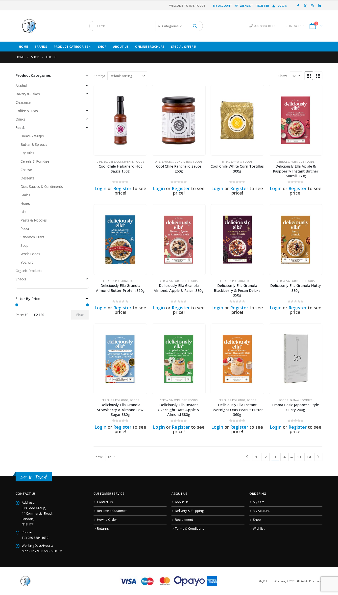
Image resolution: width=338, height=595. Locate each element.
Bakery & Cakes (28, 94)
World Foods (30, 253)
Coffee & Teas (27, 110)
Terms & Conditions (189, 528)
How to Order (107, 520)
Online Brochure (149, 47)
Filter (80, 315)
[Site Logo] (29, 26)
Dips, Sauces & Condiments (115, 161)
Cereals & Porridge (290, 161)
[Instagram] (312, 5)
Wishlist (259, 528)
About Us (120, 47)
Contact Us (105, 502)
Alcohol (21, 85)
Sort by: (99, 76)
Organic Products (29, 270)
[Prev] (247, 457)
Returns (103, 528)
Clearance (23, 102)
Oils (23, 211)
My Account (222, 5)
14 (309, 456)
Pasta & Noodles (301, 400)
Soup (24, 245)
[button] (309, 76)
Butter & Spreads (34, 144)
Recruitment (184, 520)
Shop (102, 47)
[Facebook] (298, 5)
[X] (305, 5)
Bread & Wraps (232, 161)
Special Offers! (183, 47)
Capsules (27, 152)
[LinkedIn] (319, 5)
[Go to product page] (120, 120)
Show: (283, 76)
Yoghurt (27, 262)
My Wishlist (244, 5)
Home (23, 47)
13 (299, 456)
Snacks (21, 279)
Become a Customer (112, 511)
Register (262, 5)
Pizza (25, 228)
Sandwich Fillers (32, 237)
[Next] (318, 457)
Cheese (26, 169)
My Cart (258, 502)
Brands (41, 47)
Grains (25, 195)
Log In (283, 5)
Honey (25, 203)
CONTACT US (295, 26)
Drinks (20, 119)
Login (100, 188)
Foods (139, 161)
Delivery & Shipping (189, 511)
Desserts (27, 178)
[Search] (195, 26)
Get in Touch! (34, 477)
